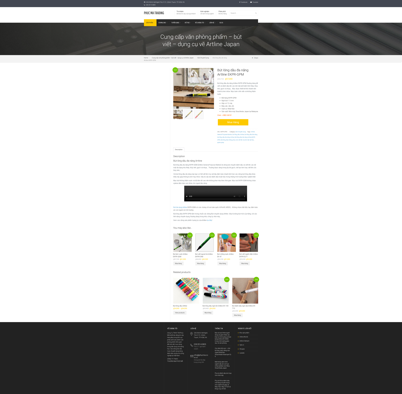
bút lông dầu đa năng (251, 134)
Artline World (244, 337)
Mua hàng (233, 122)
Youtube (255, 2)
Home (146, 58)
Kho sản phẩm (244, 333)
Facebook (243, 2)
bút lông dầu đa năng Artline (225, 137)
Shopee (242, 349)
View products (180, 313)
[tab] (178, 149)
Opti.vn (242, 345)
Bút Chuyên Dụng (203, 58)
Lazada (242, 353)
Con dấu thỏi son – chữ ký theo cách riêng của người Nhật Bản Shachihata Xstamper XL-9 (223, 352)
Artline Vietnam (244, 341)
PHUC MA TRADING (154, 13)
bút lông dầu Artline (238, 134)
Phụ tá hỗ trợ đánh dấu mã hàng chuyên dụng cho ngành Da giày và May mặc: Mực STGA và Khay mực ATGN (223, 385)
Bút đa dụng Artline (180, 207)
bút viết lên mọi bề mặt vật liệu (245, 140)
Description (178, 149)
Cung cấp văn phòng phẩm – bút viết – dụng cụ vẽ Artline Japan (173, 58)
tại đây (209, 220)
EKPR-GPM (220, 142)
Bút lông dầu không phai (228, 140)
